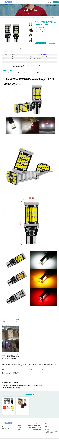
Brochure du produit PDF (43, 54)
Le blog (19, 429)
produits (19, 425)
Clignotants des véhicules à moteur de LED (18, 17)
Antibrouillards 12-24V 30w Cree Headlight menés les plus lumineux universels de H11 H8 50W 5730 (22, 413)
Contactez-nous (20, 431)
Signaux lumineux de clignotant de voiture (18, 385)
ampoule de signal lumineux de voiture (35, 385)
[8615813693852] (3, 428)
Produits (9, 17)
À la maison (5, 17)
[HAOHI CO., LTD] (7, 2)
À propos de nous (21, 423)
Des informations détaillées (8, 48)
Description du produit (22, 48)
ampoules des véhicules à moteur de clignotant (11, 387)
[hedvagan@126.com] (8, 428)
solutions (19, 427)
